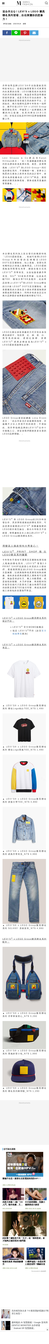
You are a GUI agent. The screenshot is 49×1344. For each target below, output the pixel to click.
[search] (46, 3)
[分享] (7, 32)
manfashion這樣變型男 (24, 3)
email (34, 32)
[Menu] (3, 3)
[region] (24, 60)
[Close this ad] (47, 1329)
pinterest (25, 32)
